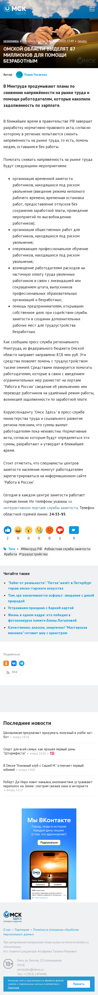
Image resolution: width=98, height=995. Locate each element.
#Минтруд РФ (31, 549)
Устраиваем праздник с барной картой (41, 607)
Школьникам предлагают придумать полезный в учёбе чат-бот (48, 735)
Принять (79, 984)
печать (82, 41)
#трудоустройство (33, 554)
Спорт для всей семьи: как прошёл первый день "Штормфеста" (39, 751)
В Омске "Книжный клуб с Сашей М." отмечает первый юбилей (43, 767)
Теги (11, 549)
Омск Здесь (14, 9)
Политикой (13, 987)
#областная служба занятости (67, 549)
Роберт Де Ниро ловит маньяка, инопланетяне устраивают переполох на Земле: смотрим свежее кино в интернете (48, 784)
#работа (10, 554)
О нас (7, 930)
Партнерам (22, 930)
